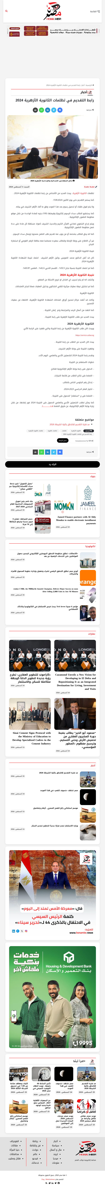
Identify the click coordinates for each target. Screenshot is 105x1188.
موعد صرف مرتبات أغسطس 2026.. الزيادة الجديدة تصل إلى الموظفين (64, 1119)
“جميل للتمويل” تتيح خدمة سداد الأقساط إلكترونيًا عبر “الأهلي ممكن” (21, 486)
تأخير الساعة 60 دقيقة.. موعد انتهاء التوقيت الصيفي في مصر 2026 (42, 1087)
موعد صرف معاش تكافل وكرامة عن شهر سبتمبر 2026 (88, 1118)
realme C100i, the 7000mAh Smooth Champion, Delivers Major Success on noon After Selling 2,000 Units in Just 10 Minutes (45, 590)
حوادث (35, 1150)
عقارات (91, 634)
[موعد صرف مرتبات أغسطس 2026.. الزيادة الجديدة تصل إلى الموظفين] (63, 1106)
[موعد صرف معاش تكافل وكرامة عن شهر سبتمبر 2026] (86, 1106)
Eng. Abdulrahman (48, 1179)
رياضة (35, 1141)
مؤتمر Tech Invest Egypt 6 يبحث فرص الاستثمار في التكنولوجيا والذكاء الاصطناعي (47, 608)
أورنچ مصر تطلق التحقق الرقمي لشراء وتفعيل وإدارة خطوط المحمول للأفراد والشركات (44, 573)
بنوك (92, 476)
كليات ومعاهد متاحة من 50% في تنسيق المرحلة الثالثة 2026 (19, 1086)
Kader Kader (89, 187)
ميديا (55, 1158)
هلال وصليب (14, 1158)
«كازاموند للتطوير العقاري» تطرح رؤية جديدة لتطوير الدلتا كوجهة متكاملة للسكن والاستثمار (30, 678)
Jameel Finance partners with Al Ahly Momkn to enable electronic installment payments (76, 520)
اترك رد (52, 464)
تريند (55, 1154)
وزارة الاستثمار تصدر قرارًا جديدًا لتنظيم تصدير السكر (55, 826)
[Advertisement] (52, 59)
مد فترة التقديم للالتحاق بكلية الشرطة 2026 (70, 424)
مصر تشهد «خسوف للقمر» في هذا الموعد (59, 790)
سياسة (55, 1145)
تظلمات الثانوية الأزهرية (35, 430)
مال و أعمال (56, 1150)
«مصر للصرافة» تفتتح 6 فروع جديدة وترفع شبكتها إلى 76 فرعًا (21, 521)
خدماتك (35, 1163)
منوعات (55, 1163)
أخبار (83, 85)
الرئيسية (89, 85)
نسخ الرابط (63, 440)
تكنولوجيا (90, 546)
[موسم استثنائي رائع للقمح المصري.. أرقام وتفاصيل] (88, 815)
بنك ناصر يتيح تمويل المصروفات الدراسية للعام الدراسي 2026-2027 (21, 504)
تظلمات (64, 430)
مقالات (14, 1145)
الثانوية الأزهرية (80, 193)
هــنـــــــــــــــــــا (47, 406)
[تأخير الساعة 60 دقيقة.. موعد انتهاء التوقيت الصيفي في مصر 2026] (41, 1074)
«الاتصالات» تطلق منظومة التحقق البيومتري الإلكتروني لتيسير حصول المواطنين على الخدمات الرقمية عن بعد (47, 555)
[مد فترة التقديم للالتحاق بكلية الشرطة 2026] (88, 779)
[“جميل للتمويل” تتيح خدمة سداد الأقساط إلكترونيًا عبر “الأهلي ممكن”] (43, 490)
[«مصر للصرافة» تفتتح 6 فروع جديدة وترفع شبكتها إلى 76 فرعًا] (43, 526)
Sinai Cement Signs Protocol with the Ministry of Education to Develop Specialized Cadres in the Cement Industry (31, 738)
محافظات (14, 1154)
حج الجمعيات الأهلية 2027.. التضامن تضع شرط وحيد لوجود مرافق (42, 1104)
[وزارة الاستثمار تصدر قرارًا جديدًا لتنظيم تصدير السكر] (88, 832)
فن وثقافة (35, 1145)
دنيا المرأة (14, 1150)
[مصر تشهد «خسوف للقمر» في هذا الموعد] (88, 797)
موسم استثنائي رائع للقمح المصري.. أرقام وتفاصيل (55, 808)
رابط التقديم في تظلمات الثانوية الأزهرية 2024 (77, 434)
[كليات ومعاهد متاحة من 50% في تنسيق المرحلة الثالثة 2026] (18, 1074)
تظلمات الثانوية (52, 430)
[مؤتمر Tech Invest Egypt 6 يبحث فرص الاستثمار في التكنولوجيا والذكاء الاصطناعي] (88, 613)
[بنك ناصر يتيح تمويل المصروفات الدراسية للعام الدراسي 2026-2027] (43, 508)
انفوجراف (14, 1141)
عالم (35, 1154)
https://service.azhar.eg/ (84, 335)
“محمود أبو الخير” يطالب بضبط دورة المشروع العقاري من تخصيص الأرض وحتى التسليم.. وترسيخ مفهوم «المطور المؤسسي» (77, 740)
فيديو (35, 1158)
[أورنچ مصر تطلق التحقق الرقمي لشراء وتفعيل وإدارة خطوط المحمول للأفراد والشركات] (88, 578)
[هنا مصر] (52, 11)
